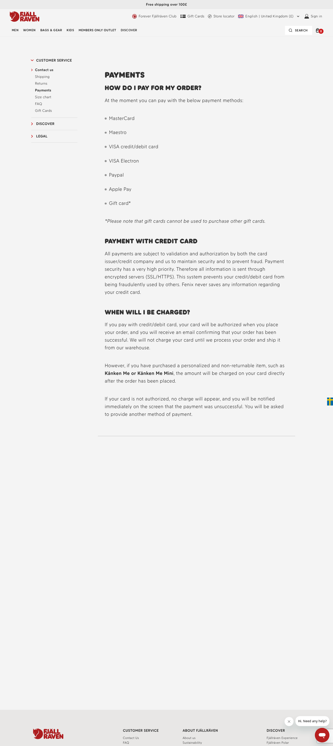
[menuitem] (15, 30)
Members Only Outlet (97, 30)
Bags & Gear (51, 30)
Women (29, 30)
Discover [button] (45, 124)
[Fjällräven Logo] (48, 733)
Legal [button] (42, 136)
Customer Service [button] (54, 60)
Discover (129, 30)
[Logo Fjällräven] (24, 16)
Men (15, 30)
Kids (70, 30)
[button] (318, 30)
